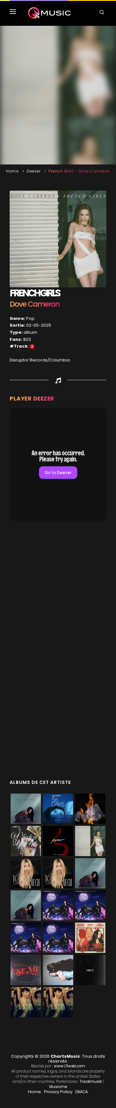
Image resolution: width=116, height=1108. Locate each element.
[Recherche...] (102, 13)
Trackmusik (91, 1081)
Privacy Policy (58, 1092)
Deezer (33, 171)
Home (12, 171)
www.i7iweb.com (69, 1066)
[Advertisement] (58, 95)
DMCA (81, 1092)
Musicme (58, 1086)
